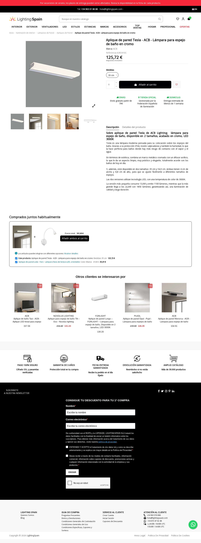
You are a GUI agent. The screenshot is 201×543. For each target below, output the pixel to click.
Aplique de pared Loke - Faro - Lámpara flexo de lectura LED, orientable (49, 262)
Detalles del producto (134, 127)
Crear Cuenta (108, 515)
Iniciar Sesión (108, 518)
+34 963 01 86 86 (89, 9)
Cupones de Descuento (113, 521)
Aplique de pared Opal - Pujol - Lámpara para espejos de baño (137, 320)
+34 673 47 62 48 (154, 521)
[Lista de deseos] (177, 19)
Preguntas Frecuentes (71, 515)
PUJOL (137, 316)
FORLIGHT (100, 316)
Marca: (109, 48)
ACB (115, 48)
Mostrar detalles (71, 253)
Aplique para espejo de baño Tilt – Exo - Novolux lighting (64, 320)
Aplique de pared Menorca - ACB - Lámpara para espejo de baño (174, 320)
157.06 (27, 326)
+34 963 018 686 (154, 515)
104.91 (174, 326)
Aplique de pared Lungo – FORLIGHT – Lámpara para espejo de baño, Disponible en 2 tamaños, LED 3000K (100, 323)
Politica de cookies (180, 535)
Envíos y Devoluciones (71, 518)
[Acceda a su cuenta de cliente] (183, 19)
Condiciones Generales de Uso (75, 524)
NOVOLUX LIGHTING (63, 316)
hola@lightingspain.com (157, 518)
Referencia (111, 52)
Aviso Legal (139, 535)
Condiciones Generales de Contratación (78, 521)
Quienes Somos (27, 515)
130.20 (100, 332)
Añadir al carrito (147, 84)
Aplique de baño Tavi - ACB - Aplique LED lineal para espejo (27, 320)
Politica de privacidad (158, 535)
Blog (23, 518)
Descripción (112, 127)
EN (195, 9)
